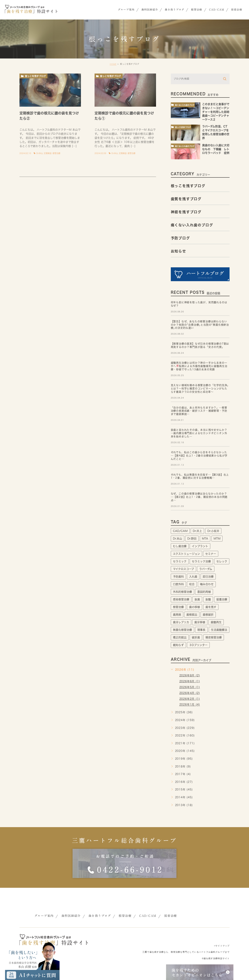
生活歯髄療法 (219, 629)
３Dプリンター (198, 645)
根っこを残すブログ (35, 76)
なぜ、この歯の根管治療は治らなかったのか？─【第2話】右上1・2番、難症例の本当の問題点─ (199, 497)
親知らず (178, 645)
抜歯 (197, 599)
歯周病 (177, 614)
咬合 (192, 584)
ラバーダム (205, 569)
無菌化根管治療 (182, 629)
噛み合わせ (207, 584)
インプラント (200, 546)
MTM (217, 538)
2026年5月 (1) (189, 687)
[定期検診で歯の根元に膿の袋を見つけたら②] (50, 90)
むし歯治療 (180, 546)
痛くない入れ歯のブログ (184, 105)
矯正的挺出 (180, 637)
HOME (113, 64)
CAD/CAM (180, 531)
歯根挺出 (191, 614)
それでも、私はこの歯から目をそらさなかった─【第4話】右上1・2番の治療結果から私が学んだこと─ (199, 455)
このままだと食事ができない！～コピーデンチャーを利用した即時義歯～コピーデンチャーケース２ (215, 112)
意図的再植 (204, 591)
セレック (221, 561)
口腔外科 (178, 584)
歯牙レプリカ (181, 622)
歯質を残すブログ (186, 199)
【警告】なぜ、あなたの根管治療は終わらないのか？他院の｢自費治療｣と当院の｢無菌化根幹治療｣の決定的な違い (200, 324)
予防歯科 (178, 576)
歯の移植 (194, 607)
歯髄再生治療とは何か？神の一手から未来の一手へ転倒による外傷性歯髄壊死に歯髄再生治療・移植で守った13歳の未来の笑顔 (199, 366)
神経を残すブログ (186, 212)
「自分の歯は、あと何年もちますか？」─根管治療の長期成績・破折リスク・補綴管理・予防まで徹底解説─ (199, 411)
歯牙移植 (199, 622)
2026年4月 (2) (189, 693)
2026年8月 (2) (189, 675)
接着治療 (221, 599)
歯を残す (210, 607)
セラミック (180, 561)
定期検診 (48, 153)
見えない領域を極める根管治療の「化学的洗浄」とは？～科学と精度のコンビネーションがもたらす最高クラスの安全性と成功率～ (200, 388)
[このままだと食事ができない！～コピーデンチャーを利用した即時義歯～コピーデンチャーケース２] (185, 110)
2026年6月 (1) (189, 681)
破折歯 (196, 637)
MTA (205, 538)
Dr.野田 (191, 538)
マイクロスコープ (183, 569)
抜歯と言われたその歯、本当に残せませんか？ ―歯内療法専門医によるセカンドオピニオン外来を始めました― (199, 433)
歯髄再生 (216, 622)
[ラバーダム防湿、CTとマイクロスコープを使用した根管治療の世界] (185, 133)
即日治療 (208, 576)
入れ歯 (193, 576)
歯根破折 (208, 614)
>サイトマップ (222, 945)
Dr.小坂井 (213, 531)
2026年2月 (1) (189, 698)
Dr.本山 (39, 153)
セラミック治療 (201, 561)
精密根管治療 (213, 637)
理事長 (201, 629)
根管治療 (56, 153)
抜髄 (208, 599)
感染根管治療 (181, 599)
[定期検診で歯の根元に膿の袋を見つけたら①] (125, 90)
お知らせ (178, 251)
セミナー (210, 553)
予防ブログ (180, 238)
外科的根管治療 (182, 591)
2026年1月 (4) (189, 704)
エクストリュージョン (186, 553)
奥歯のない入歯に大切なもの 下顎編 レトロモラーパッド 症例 (217, 149)
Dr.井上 (197, 531)
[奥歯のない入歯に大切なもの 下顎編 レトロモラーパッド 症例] (185, 151)
